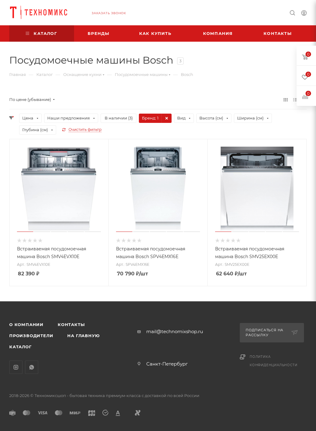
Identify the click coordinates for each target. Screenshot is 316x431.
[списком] (295, 99)
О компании (26, 324)
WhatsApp (31, 367)
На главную (83, 335)
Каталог (20, 346)
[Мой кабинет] (304, 14)
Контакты (71, 324)
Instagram (16, 367)
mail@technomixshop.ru (174, 331)
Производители (31, 335)
